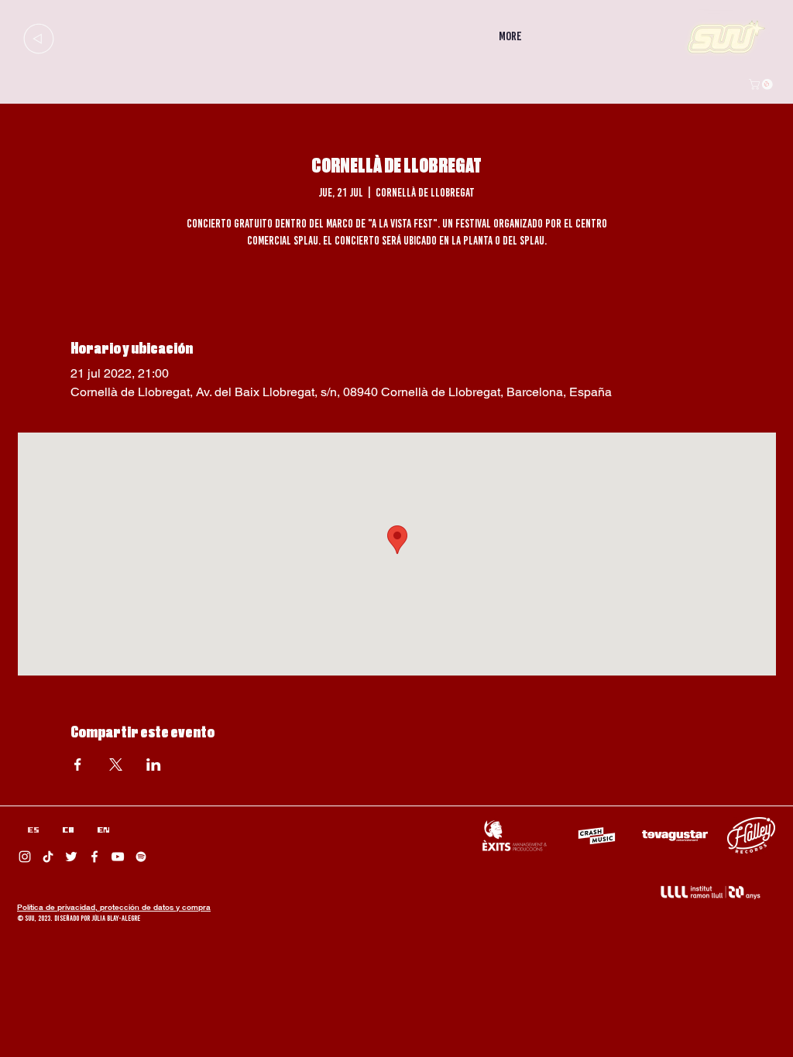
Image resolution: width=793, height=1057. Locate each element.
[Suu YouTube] (117, 856)
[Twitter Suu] (71, 856)
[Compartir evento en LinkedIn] (153, 764)
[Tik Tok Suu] (48, 856)
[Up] (38, 38)
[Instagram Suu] (25, 856)
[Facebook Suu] (94, 856)
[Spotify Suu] (141, 856)
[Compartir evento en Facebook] (77, 764)
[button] (762, 84)
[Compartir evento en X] (115, 764)
